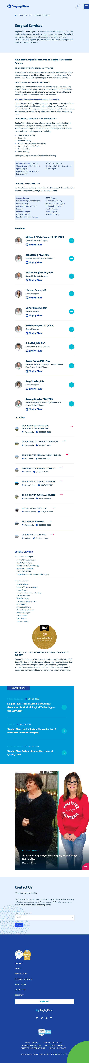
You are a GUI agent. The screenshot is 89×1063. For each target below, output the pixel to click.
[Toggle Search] (77, 6)
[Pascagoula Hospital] (18, 523)
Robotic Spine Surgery (24, 563)
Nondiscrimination (31, 1045)
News (17, 958)
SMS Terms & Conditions (33, 1048)
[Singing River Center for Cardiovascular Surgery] (18, 429)
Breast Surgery (22, 203)
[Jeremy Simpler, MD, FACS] (20, 404)
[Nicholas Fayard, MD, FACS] (20, 329)
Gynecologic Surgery (54, 201)
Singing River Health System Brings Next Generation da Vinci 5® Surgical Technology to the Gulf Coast (31, 707)
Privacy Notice (32, 1043)
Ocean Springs (30, 485)
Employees (20, 984)
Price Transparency (55, 1045)
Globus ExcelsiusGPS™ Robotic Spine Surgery (28, 167)
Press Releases (15, 699)
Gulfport (28, 538)
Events (18, 963)
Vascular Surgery (52, 214)
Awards (11, 724)
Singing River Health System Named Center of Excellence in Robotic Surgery (31, 731)
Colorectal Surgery (23, 211)
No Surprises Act (57, 1048)
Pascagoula (29, 432)
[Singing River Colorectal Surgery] (18, 443)
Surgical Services (24, 551)
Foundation (21, 974)
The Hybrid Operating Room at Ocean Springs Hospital (37, 99)
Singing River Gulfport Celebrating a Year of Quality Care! (30, 753)
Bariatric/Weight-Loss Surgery (28, 201)
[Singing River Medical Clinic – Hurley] (18, 457)
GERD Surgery (51, 198)
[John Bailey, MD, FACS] (20, 258)
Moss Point (29, 458)
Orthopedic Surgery (53, 206)
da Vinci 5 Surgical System (27, 163)
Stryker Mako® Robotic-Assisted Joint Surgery (58, 167)
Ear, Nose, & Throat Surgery (27, 217)
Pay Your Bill (44, 1001)
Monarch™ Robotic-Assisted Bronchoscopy (27, 172)
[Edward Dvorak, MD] (20, 311)
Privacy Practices (53, 1043)
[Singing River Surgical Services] (18, 470)
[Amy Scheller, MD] (20, 385)
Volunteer (20, 990)
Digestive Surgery (23, 214)
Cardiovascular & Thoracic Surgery (26, 207)
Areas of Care (25, 15)
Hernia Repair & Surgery (55, 203)
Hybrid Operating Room (25, 568)
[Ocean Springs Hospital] (18, 510)
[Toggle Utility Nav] (86, 6)
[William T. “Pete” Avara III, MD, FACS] (20, 240)
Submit (19, 925)
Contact (19, 995)
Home (16, 15)
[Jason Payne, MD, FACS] (20, 366)
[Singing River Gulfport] (18, 536)
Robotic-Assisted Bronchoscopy (28, 566)
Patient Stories (23, 979)
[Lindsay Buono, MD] (20, 293)
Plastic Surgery (52, 209)
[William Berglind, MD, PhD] (20, 276)
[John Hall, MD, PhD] (20, 347)
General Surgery (22, 198)
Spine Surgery (51, 211)
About (18, 969)
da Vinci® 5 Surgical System (26, 560)
